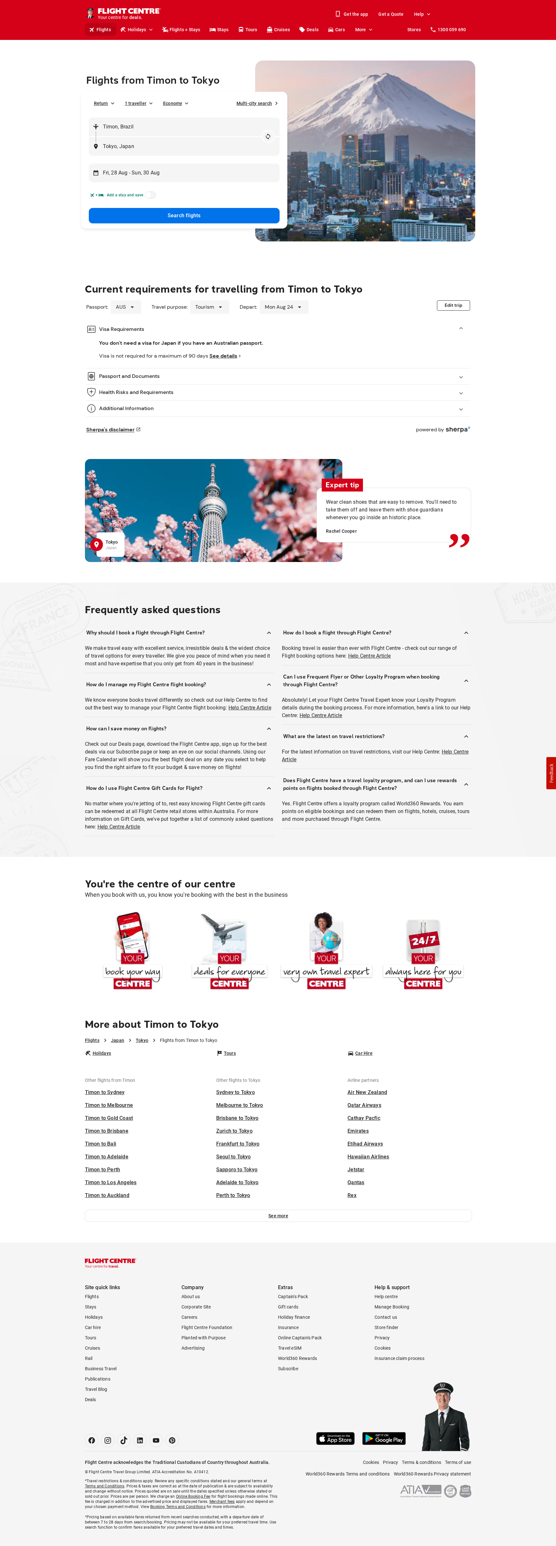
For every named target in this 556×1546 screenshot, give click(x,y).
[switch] (149, 197)
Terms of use (458, 1462)
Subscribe (288, 1368)
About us (190, 1296)
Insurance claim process (399, 1358)
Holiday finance (294, 1317)
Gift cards (288, 1306)
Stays (223, 29)
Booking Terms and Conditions (178, 1506)
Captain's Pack (293, 1296)
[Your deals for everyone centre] (229, 952)
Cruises (282, 29)
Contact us (386, 1317)
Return (101, 103)
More (360, 29)
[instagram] (108, 1440)
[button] (278, 1216)
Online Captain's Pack (300, 1337)
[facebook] (91, 1440)
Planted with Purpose (203, 1337)
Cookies (383, 1348)
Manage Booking (392, 1306)
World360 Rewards (297, 1358)
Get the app (356, 14)
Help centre (386, 1296)
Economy (172, 103)
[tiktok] (124, 1440)
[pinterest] (172, 1440)
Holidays (137, 29)
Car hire (93, 1327)
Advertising (193, 1348)
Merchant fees (222, 1501)
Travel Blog (96, 1389)
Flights (104, 29)
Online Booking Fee (193, 1496)
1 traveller (135, 103)
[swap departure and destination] (268, 136)
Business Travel (101, 1368)
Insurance (288, 1327)
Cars (340, 29)
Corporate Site (196, 1306)
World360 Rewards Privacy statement (432, 1473)
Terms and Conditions (105, 1486)
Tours (251, 29)
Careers (189, 1317)
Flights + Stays (185, 29)
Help (419, 14)
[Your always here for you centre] (423, 952)
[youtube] (156, 1440)
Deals (313, 29)
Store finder (386, 1327)
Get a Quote (390, 14)
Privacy (382, 1337)
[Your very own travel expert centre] (326, 952)
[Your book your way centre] (133, 952)
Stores (414, 29)
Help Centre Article (249, 708)
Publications (97, 1379)
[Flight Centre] (110, 1263)
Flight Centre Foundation (207, 1327)
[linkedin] (140, 1440)
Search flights (184, 215)
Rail (89, 1358)
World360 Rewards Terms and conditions (348, 1473)
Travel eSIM (289, 1348)
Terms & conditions (421, 1462)
